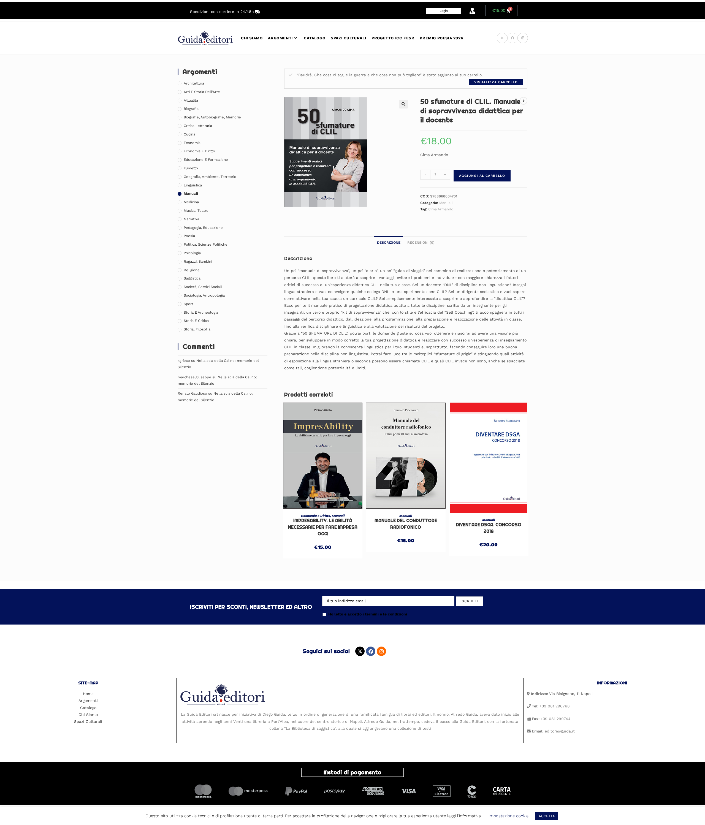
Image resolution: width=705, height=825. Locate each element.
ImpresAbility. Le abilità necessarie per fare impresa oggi (322, 527)
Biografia (191, 109)
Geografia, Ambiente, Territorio (210, 177)
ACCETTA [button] (547, 816)
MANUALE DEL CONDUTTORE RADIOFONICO (406, 524)
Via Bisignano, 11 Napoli (571, 693)
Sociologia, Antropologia (204, 295)
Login (444, 11)
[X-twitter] (360, 651)
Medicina (191, 202)
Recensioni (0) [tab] (421, 242)
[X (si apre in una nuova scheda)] (502, 38)
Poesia (189, 236)
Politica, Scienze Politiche (205, 244)
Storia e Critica (196, 321)
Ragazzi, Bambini (198, 261)
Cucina (189, 134)
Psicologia (192, 253)
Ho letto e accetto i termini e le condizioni (367, 614)
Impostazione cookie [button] (508, 815)
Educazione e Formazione (206, 160)
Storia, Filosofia (197, 329)
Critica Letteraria (198, 126)
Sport (188, 304)
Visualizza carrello (496, 82)
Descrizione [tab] (388, 242)
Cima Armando (440, 209)
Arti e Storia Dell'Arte (202, 92)
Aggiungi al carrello (482, 176)
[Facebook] (370, 651)
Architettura (194, 83)
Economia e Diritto (315, 516)
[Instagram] (381, 651)
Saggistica (192, 278)
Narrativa (191, 219)
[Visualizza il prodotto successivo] (523, 101)
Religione (192, 270)
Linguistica (193, 185)
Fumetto (191, 168)
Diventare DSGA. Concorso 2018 (488, 528)
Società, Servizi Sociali (203, 287)
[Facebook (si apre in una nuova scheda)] (512, 38)
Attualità (191, 100)
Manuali (445, 203)
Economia (192, 143)
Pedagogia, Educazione (203, 228)
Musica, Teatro (196, 210)
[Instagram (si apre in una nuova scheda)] (523, 38)
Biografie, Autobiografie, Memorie (212, 117)
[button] (403, 104)
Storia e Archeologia (201, 312)
